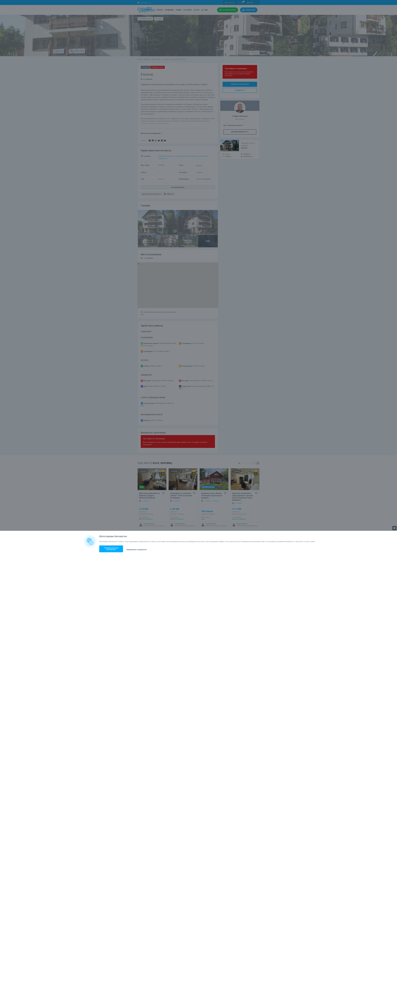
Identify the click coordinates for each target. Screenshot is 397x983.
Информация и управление (137, 550)
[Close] (394, 528)
